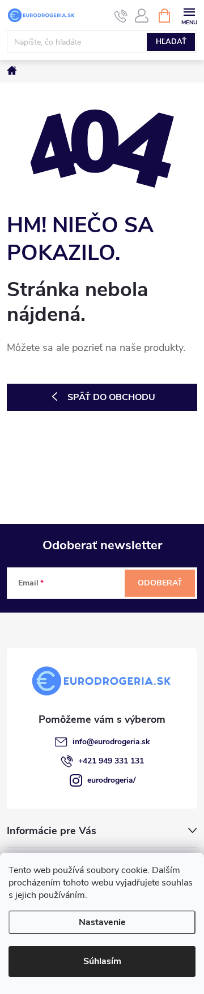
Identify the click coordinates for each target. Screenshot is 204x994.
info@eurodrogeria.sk (111, 741)
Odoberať (160, 583)
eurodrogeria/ (111, 780)
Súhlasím (102, 961)
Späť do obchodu (111, 397)
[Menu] (189, 15)
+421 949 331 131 (111, 761)
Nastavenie (102, 922)
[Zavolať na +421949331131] (121, 15)
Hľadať (171, 42)
